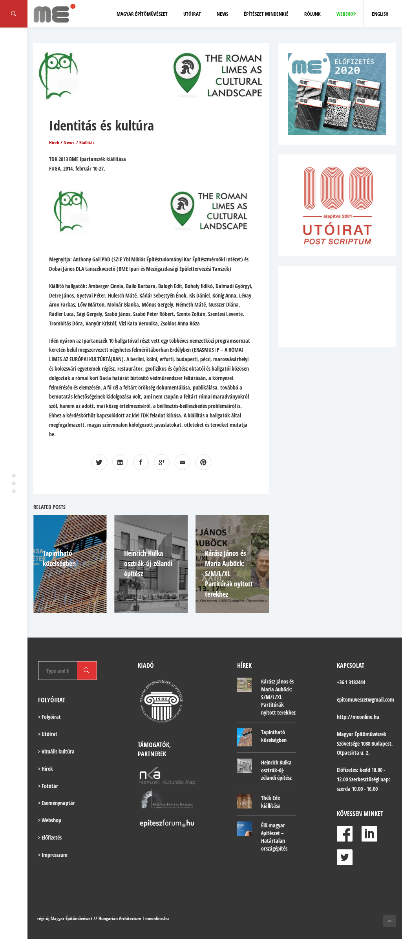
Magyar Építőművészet (142, 13)
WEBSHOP (346, 13)
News (222, 13)
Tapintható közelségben (274, 736)
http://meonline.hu (358, 716)
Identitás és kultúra (101, 125)
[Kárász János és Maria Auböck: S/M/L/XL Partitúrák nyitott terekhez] (244, 685)
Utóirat (192, 13)
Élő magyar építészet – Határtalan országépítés (274, 836)
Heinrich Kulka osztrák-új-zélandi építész (148, 563)
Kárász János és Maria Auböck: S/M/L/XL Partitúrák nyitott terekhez (229, 573)
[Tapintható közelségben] (244, 737)
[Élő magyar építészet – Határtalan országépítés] (244, 828)
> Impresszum (53, 854)
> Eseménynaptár (56, 803)
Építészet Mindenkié (266, 13)
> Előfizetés (50, 837)
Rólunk (312, 13)
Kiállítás (86, 142)
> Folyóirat (49, 716)
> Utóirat (47, 734)
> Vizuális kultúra (56, 751)
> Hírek (45, 768)
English (380, 13)
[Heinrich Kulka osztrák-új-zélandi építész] (244, 766)
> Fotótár (48, 786)
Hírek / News (61, 142)
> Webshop (49, 820)
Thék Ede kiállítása (271, 801)
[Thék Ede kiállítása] (244, 801)
